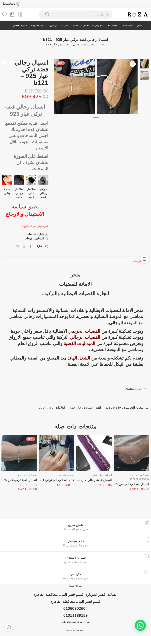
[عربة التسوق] (12, 14)
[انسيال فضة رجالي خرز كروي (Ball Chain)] (131, 453)
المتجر (139, 25)
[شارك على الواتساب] (24, 246)
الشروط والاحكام (20, 25)
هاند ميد (75, 25)
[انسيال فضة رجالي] (144, 64)
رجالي (42, 407)
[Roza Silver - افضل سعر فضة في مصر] (138, 14)
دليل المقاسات (36, 234)
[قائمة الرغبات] (133, 64)
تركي (50, 407)
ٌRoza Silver (136, 479)
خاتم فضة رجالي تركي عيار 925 (56, 480)
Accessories (128, 25)
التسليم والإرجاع (35, 238)
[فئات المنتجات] (20, 14)
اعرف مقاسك (133, 389)
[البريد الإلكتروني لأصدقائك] (17, 246)
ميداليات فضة (113, 25)
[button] (140, 625)
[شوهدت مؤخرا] (9, 627)
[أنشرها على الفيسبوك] (30, 246)
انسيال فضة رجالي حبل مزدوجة (94, 480)
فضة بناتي (86, 25)
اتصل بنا (65, 25)
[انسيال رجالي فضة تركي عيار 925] (11, 62)
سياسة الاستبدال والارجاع (25, 210)
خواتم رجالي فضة (66, 475)
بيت (103, 44)
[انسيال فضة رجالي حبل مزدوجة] (94, 453)
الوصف (137, 261)
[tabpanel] (117, 87)
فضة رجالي (99, 25)
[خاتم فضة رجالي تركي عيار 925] (56, 453)
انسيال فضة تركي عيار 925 (19, 480)
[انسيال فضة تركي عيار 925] (19, 453)
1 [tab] (95, 120)
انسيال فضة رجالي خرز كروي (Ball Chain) (131, 484)
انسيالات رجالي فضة (57, 44)
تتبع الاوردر (53, 25)
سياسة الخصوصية (37, 25)
